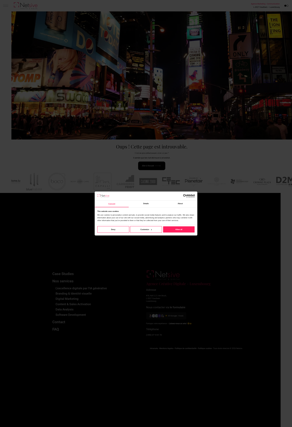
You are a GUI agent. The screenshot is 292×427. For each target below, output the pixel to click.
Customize (144, 229)
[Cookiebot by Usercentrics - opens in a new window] (185, 196)
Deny (113, 229)
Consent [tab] (111, 204)
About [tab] (180, 203)
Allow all (178, 229)
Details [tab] (146, 203)
